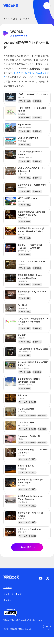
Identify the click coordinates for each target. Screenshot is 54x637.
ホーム (6, 18)
